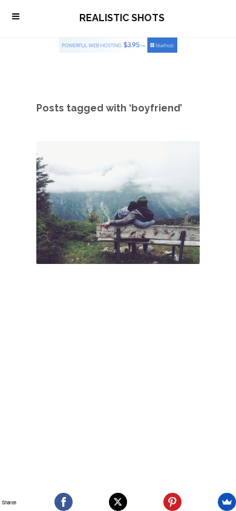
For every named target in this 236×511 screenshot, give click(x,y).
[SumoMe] (227, 502)
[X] (118, 502)
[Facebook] (63, 502)
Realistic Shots (122, 18)
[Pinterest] (172, 502)
